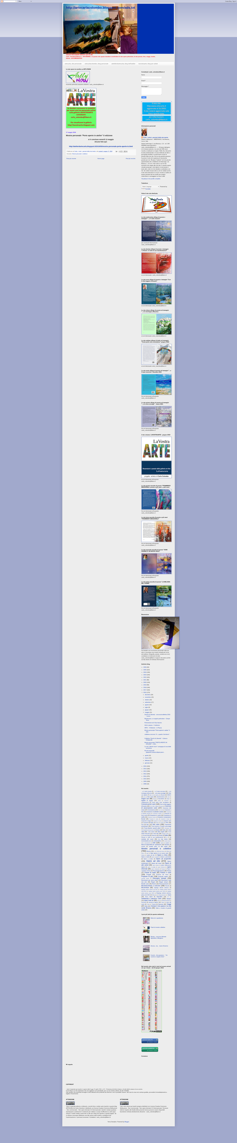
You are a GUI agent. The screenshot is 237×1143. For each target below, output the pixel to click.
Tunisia (154, 904)
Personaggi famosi (158, 870)
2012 (145, 773)
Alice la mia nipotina (154, 795)
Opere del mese (156, 863)
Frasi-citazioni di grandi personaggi (161, 826)
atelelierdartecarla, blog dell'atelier (123, 64)
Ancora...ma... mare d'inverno (159, 946)
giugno (147, 710)
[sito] (149, 1043)
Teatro (162, 902)
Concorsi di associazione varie (156, 807)
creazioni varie (167, 821)
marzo (147, 758)
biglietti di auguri (147, 800)
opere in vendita (151, 867)
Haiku (164, 830)
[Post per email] (116, 151)
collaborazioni (145, 802)
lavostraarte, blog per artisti (148, 64)
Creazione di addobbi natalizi (154, 811)
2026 (145, 667)
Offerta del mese (160, 851)
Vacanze (160, 904)
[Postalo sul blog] (121, 151)
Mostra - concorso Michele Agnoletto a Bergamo (158, 937)
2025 (145, 669)
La (166, 837)
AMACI (169, 795)
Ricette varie (145, 884)
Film (167, 822)
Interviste (154, 835)
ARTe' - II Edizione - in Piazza (153, 727)
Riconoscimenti (163, 884)
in (170, 833)
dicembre (148, 694)
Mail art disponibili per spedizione (151, 844)
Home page (100, 158)
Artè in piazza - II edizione (152, 725)
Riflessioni (154, 895)
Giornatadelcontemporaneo (147, 830)
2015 (145, 766)
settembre (148, 702)
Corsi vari (160, 809)
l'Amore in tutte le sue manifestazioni (152, 837)
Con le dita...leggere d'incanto (156, 806)
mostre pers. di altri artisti (158, 846)
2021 (145, 680)
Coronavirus (151, 810)
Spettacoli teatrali (165, 900)
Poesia (169, 870)
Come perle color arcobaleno (160, 802)
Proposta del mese (162, 874)
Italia (166, 835)
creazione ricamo (152, 817)
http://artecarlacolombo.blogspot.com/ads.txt (100, 7)
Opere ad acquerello (163, 859)
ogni (147, 853)
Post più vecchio (130, 158)
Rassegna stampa (159, 878)
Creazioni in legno (146, 821)
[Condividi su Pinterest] (127, 151)
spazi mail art (148, 900)
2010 (145, 778)
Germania (167, 828)
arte (144, 796)
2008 (145, 784)
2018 (145, 687)
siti (168, 896)
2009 (145, 781)
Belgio (168, 798)
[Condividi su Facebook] (125, 151)
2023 (145, 674)
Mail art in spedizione (157, 918)
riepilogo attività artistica (161, 887)
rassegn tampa (145, 878)
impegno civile (165, 833)
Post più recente (71, 158)
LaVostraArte (157, 841)
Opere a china (162, 855)
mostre (143, 846)
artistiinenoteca (161, 797)
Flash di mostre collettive (158, 927)
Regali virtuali (163, 882)
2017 (145, 690)
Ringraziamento (162, 895)
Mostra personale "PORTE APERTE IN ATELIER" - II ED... (156, 743)
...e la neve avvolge (159, 793)
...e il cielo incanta (146, 791)
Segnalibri (159, 896)
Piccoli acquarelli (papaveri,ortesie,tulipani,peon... (155, 751)
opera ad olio (150, 855)
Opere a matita (145, 857)
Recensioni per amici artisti (149, 880)
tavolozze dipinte (153, 902)
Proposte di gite (147, 876)
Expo (157, 822)
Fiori (142, 824)
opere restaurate (155, 869)
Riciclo (154, 884)
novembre (148, 697)
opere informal (161, 867)
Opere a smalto (148, 859)
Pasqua (163, 869)
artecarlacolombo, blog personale (96, 64)
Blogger (127, 1121)
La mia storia (162, 839)
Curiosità (145, 822)
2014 (145, 768)
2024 (145, 672)
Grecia (157, 830)
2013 (145, 771)
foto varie (156, 824)
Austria (154, 798)
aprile (146, 755)
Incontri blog (146, 835)
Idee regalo (161, 831)
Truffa (148, 904)
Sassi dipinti (149, 896)
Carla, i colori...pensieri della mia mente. (155, 137)
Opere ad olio (153, 861)
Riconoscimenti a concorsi (150, 886)
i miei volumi (151, 831)
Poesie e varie (165, 872)
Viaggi (169, 904)
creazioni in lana (165, 819)
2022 (145, 677)
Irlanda (160, 835)
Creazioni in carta (153, 819)
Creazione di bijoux (157, 813)
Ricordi (167, 885)
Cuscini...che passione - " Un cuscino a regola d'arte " (159, 955)
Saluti (169, 895)
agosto (147, 704)
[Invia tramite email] (120, 151)
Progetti (148, 874)
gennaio (147, 763)
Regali (153, 882)
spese (158, 900)
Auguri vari (145, 798)
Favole (161, 822)
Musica (149, 851)
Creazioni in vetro (157, 820)
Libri (153, 843)
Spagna (169, 898)
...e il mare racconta (159, 791)
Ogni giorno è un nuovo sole (159, 853)
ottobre (147, 699)
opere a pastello (155, 857)
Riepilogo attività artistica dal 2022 (149, 889)
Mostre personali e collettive (79, 154)
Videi (146, 906)
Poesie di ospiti (150, 872)
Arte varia (150, 797)
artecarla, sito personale (73, 64)
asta (168, 796)
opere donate (156, 865)
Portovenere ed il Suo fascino (153, 722)
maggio (147, 712)
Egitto (151, 822)
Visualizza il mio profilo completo (150, 178)
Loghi (161, 842)
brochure (166, 800)
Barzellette (161, 798)
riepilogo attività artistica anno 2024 (156, 891)
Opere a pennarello (166, 857)
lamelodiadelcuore (146, 841)
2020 (145, 682)
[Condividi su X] (123, 151)
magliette (167, 842)
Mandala (167, 844)
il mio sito (155, 833)
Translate (148, 189)
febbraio (147, 760)
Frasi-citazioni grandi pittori (152, 828)
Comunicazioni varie (148, 804)
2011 (145, 776)
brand (159, 800)
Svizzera (143, 902)
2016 (145, 692)
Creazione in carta (155, 815)
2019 (145, 685)
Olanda (143, 855)
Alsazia (163, 795)
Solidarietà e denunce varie (151, 898)
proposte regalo (163, 876)
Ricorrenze (145, 887)
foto (147, 824)
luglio (146, 707)
